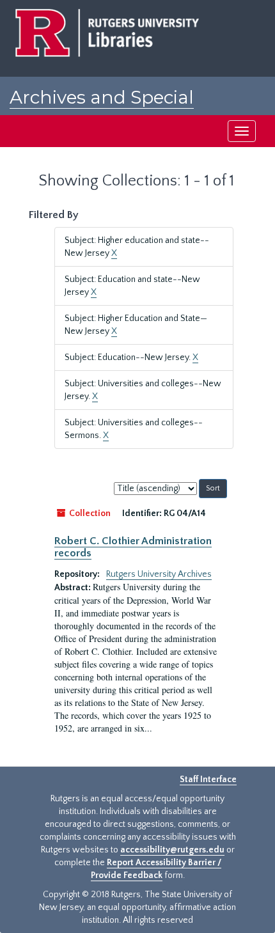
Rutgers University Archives (159, 574)
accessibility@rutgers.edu (172, 850)
